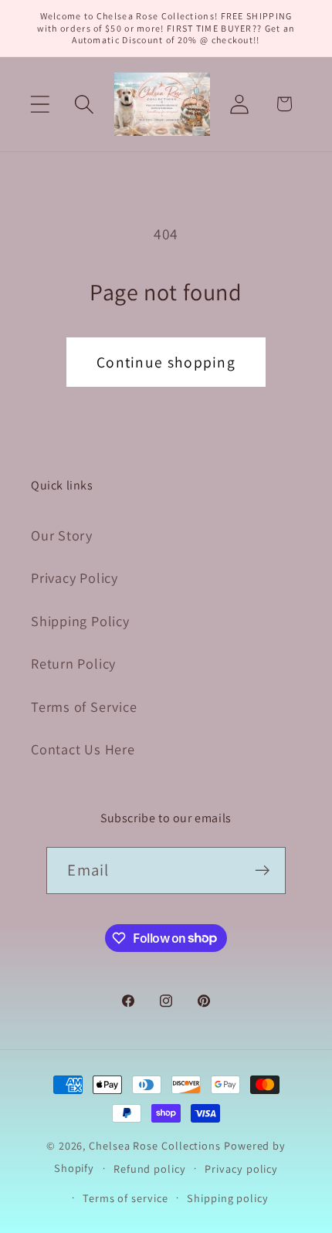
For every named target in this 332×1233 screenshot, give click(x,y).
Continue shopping (166, 362)
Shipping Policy (80, 620)
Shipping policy (228, 1198)
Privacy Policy (74, 577)
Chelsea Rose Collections (156, 1145)
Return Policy (73, 663)
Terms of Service (84, 706)
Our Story (62, 535)
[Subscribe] (263, 870)
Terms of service (125, 1198)
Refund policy (149, 1168)
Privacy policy (241, 1168)
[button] (40, 104)
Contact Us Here (83, 749)
